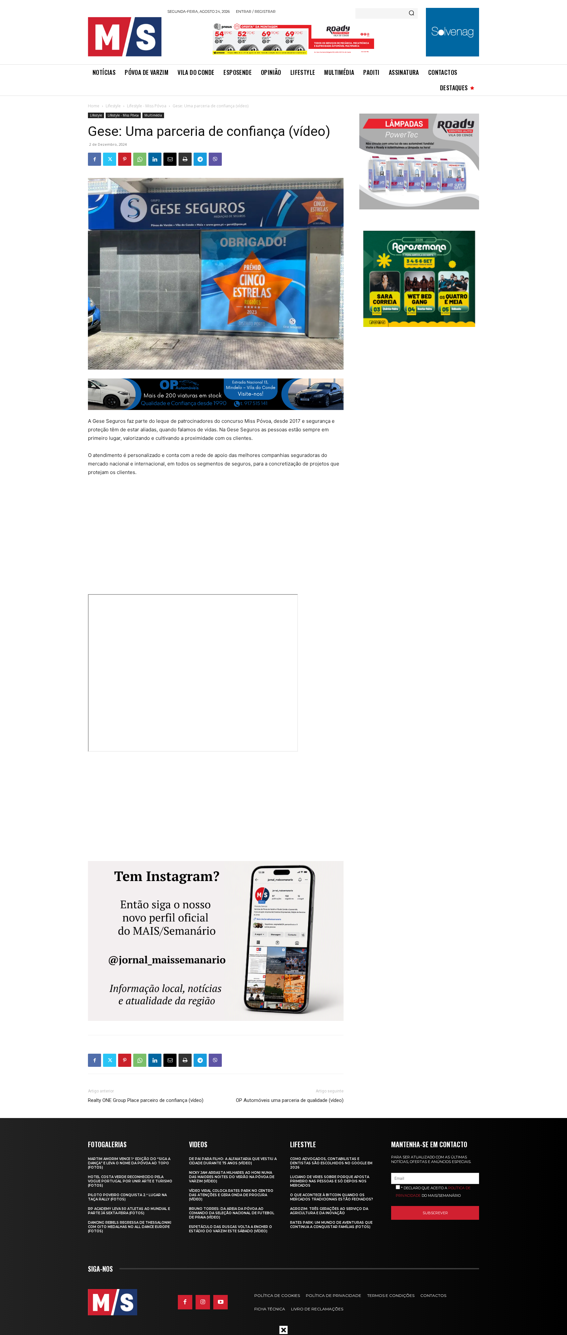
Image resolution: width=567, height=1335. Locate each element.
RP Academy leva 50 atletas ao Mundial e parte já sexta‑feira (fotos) (129, 1211)
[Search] (411, 13)
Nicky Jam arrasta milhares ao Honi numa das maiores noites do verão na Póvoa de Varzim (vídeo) (231, 1177)
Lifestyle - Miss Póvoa (146, 106)
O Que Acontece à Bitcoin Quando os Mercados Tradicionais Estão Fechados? (331, 1197)
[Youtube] (220, 1302)
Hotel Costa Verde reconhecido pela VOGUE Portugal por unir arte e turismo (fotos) (130, 1181)
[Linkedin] (154, 159)
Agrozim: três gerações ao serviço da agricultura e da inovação (329, 1211)
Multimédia (153, 115)
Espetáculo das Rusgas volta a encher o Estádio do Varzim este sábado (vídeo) (230, 1229)
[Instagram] (203, 1302)
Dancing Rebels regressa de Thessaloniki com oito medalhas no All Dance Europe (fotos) (129, 1226)
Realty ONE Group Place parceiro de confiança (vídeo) (145, 1100)
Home (93, 106)
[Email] (170, 159)
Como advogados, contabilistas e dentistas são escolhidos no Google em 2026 (331, 1163)
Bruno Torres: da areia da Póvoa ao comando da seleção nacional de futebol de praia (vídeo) (231, 1213)
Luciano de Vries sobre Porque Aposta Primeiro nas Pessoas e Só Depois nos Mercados (329, 1181)
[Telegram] (200, 159)
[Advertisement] (202, 531)
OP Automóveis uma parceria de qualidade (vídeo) (290, 1100)
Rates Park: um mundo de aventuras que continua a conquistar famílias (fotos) (331, 1224)
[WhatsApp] (139, 159)
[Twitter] (109, 159)
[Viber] (215, 159)
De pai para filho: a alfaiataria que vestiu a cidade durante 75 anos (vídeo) (233, 1161)
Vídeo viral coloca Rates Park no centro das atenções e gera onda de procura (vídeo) (231, 1195)
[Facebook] (94, 159)
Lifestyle (113, 106)
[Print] (185, 159)
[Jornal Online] (124, 36)
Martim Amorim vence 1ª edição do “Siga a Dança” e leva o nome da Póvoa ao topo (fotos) (129, 1163)
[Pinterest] (124, 159)
